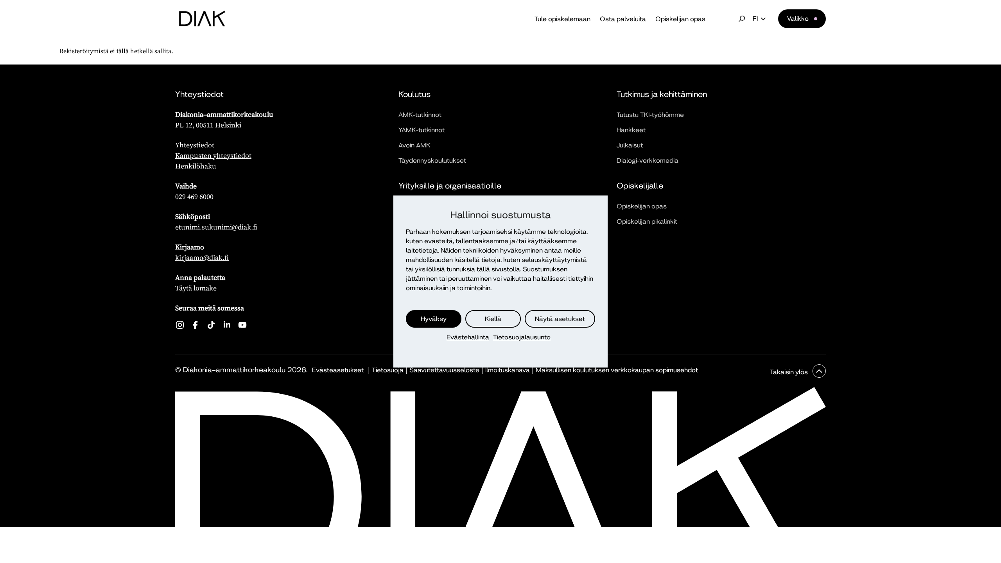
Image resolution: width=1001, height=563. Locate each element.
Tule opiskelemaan (562, 19)
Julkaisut (630, 145)
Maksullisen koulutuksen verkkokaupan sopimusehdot (617, 370)
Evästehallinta (468, 337)
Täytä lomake (196, 288)
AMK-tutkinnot (419, 114)
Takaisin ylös (789, 372)
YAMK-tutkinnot (421, 130)
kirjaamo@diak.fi (202, 257)
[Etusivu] (202, 18)
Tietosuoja (388, 370)
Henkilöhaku (195, 166)
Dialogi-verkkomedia (647, 160)
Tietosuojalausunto (522, 337)
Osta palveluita (623, 19)
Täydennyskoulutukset (432, 160)
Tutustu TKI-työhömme (650, 114)
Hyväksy (434, 319)
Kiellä (493, 319)
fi (755, 19)
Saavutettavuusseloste (444, 370)
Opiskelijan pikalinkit (647, 221)
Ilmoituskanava (507, 370)
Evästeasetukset (338, 370)
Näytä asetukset (560, 319)
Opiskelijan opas (680, 19)
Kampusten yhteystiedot (213, 155)
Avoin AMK (414, 145)
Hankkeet (631, 130)
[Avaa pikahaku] (741, 18)
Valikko (798, 18)
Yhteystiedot (194, 145)
